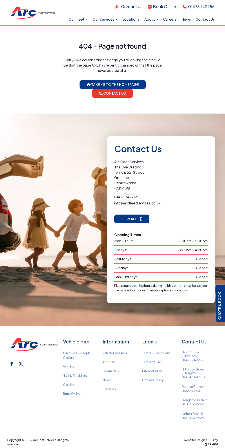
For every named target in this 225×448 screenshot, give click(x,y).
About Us (109, 362)
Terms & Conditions (156, 353)
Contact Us (131, 6)
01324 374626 (193, 418)
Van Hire (68, 367)
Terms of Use (151, 362)
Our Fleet (77, 19)
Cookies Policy (152, 380)
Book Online (164, 6)
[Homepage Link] (33, 12)
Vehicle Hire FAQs (115, 353)
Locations (130, 19)
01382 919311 (191, 391)
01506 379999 (193, 404)
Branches (109, 389)
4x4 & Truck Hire (75, 376)
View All (129, 219)
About (150, 19)
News (186, 19)
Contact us (114, 93)
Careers (169, 19)
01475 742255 (201, 6)
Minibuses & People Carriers (77, 355)
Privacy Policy (152, 371)
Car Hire (68, 385)
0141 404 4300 (193, 377)
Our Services (104, 19)
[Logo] (35, 347)
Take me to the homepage (115, 84)
